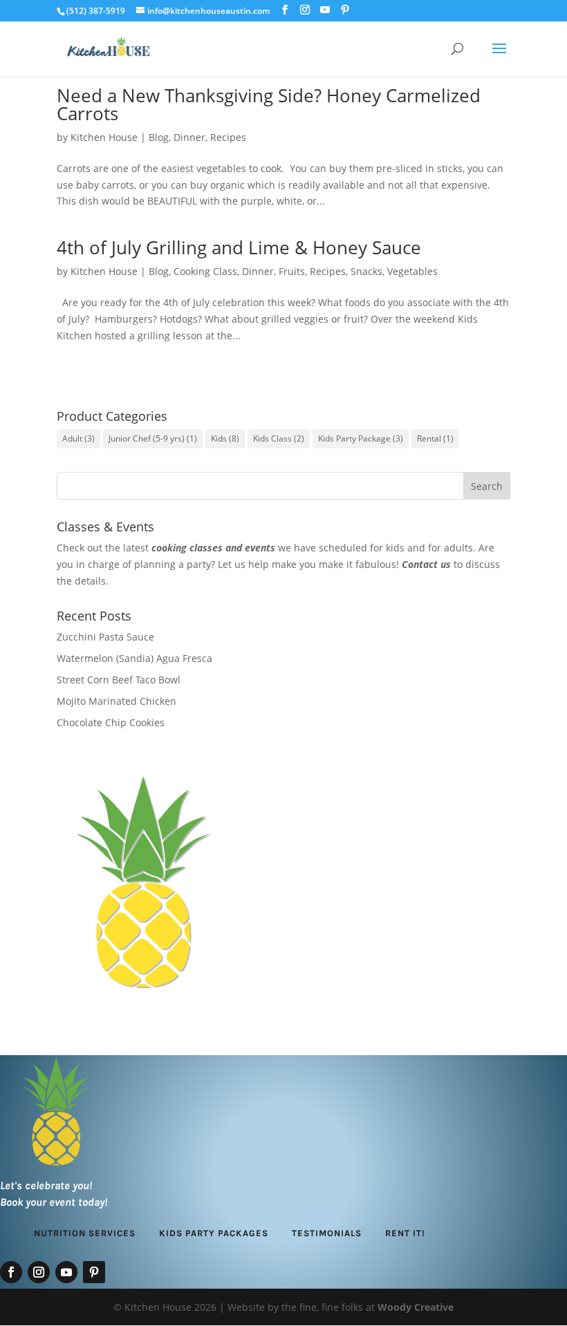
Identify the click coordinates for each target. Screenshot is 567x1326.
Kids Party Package (360, 438)
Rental (435, 438)
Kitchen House (104, 137)
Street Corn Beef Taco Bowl (118, 679)
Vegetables (412, 271)
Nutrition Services (85, 1233)
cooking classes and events (213, 547)
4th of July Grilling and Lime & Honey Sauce (239, 247)
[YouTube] (325, 10)
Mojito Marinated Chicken (116, 701)
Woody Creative (416, 1307)
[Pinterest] (345, 10)
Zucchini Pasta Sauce (105, 636)
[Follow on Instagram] (39, 1272)
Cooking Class (205, 271)
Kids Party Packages (213, 1233)
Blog (159, 137)
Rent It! (405, 1233)
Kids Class (278, 438)
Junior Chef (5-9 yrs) (153, 438)
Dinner (189, 137)
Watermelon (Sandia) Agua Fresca (134, 658)
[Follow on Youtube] (66, 1272)
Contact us (426, 564)
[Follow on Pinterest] (94, 1272)
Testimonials (327, 1233)
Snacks (366, 271)
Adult (78, 438)
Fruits (292, 271)
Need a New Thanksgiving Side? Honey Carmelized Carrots (269, 104)
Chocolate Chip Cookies (111, 722)
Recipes (228, 137)
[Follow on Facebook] (11, 1272)
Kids (225, 438)
